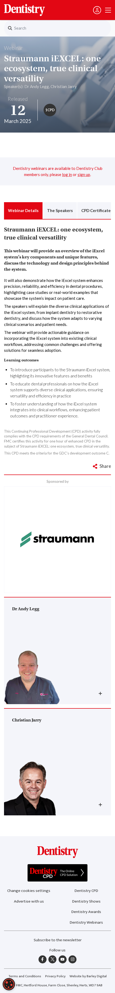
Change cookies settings (28, 890)
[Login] (97, 10)
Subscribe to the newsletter (58, 940)
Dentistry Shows (86, 901)
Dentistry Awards (86, 911)
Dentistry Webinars (86, 922)
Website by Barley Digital (88, 976)
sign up (84, 174)
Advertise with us (29, 901)
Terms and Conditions (25, 976)
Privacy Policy (55, 976)
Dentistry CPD (86, 890)
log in (67, 174)
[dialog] (9, 984)
